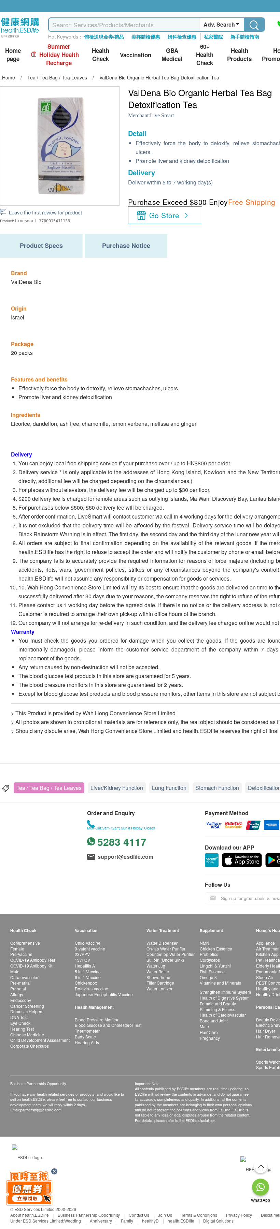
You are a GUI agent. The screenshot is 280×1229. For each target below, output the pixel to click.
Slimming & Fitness (217, 1009)
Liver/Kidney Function (116, 788)
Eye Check (20, 1023)
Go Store (164, 215)
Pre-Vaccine (21, 954)
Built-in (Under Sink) (165, 960)
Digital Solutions (218, 1221)
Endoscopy (20, 1000)
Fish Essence (212, 971)
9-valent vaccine (90, 948)
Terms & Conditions (199, 1215)
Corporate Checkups (29, 1046)
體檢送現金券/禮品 (104, 36)
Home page (13, 55)
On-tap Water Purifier (165, 948)
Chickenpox (86, 983)
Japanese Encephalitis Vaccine (104, 994)
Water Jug (155, 966)
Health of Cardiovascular (223, 1015)
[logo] (20, 37)
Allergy (16, 994)
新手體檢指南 (244, 36)
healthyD (150, 1221)
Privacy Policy (239, 1215)
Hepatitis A (85, 966)
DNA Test (19, 1017)
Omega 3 (208, 977)
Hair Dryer (265, 1031)
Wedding (72, 1221)
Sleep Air (264, 977)
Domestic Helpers (26, 1011)
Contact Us (139, 1215)
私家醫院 (213, 36)
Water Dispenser (162, 943)
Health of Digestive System (225, 998)
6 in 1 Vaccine (88, 977)
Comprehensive (25, 943)
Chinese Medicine (27, 1034)
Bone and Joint (214, 1020)
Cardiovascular (24, 977)
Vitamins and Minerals (220, 983)
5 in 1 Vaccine (88, 971)
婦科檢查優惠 (182, 36)
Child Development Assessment (40, 1040)
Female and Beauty (218, 1003)
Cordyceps (210, 960)
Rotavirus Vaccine (91, 988)
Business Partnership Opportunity (89, 1215)
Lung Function (169, 788)
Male (14, 971)
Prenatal (18, 988)
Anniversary (101, 1221)
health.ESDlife (181, 1221)
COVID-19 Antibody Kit (31, 966)
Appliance (265, 943)
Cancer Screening (27, 1006)
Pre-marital (20, 983)
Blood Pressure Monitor (96, 1019)
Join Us (165, 1215)
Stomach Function (217, 788)
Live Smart (162, 115)
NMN (204, 943)
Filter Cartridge (160, 983)
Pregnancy (210, 1038)
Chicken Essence (216, 948)
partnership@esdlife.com (40, 1109)
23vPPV (82, 954)
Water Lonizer (159, 988)
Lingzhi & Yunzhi (215, 966)
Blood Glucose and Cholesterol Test (108, 1025)
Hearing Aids (87, 1042)
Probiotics (209, 954)
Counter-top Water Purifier (170, 954)
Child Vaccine (87, 943)
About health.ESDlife (29, 1215)
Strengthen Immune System (225, 992)
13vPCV (82, 960)
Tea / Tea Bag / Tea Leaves (49, 788)
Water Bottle (157, 971)
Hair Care (209, 1032)
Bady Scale (85, 1036)
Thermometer (87, 1031)
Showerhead (158, 977)
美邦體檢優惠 (145, 36)
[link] (27, 1156)
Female (17, 948)
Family (127, 1221)
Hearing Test (22, 1029)
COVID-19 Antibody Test (32, 960)
